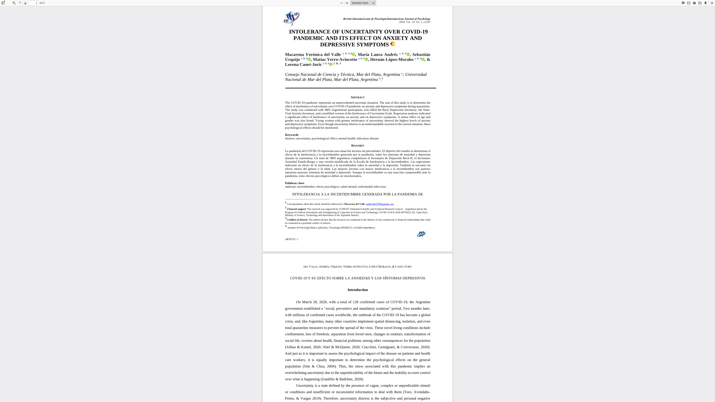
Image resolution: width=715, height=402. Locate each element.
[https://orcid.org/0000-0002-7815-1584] (423, 59)
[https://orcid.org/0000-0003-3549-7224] (353, 54)
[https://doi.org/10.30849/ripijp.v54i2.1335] (392, 43)
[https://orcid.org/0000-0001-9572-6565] (366, 59)
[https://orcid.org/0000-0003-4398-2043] (408, 54)
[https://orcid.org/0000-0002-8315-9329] (309, 59)
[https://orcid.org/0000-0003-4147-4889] (331, 64)
